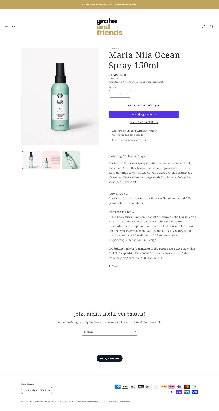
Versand (127, 81)
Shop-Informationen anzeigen (129, 139)
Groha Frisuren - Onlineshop (43, 401)
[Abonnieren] (134, 332)
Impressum (124, 401)
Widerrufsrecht (67, 401)
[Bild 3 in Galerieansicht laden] (71, 160)
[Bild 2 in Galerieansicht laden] (51, 160)
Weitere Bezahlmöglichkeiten (144, 122)
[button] (6, 26)
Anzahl (112, 87)
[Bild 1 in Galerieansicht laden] (31, 160)
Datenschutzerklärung (87, 401)
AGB (103, 401)
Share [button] (115, 266)
